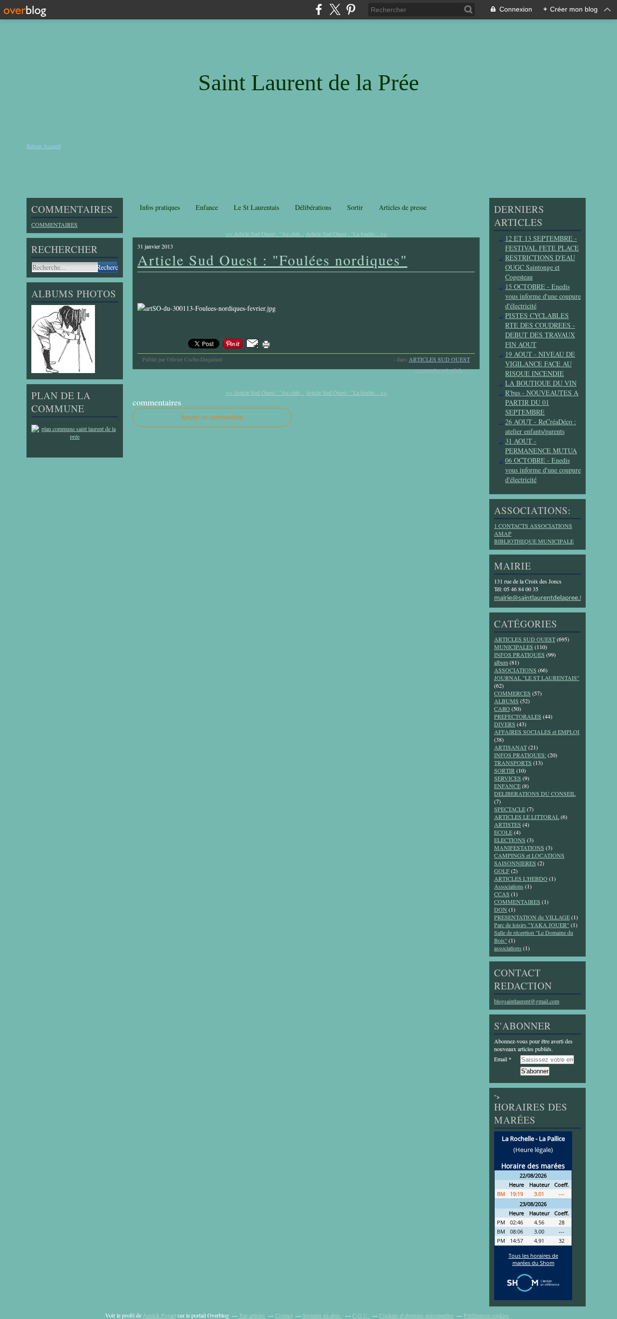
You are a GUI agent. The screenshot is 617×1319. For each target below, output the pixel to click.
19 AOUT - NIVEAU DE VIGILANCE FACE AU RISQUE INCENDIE (540, 363)
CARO (502, 708)
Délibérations (313, 207)
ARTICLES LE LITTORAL (526, 816)
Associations (508, 886)
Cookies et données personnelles (416, 1315)
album (501, 662)
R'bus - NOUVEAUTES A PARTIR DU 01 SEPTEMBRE (541, 402)
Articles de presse (403, 207)
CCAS (502, 894)
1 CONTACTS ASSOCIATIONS (533, 525)
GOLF (502, 871)
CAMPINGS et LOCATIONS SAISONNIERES (529, 859)
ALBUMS (506, 701)
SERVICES (507, 778)
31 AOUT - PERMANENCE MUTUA (541, 445)
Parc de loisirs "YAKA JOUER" (531, 925)
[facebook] (319, 9)
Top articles (252, 1315)
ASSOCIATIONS (515, 670)
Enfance (207, 207)
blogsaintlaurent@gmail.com (526, 1001)
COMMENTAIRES (54, 224)
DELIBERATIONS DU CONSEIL (535, 793)
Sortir (355, 207)
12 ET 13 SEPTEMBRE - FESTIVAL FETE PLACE (542, 243)
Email (500, 1059)
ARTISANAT (510, 747)
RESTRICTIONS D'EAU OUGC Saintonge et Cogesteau (540, 267)
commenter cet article (439, 370)
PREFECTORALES (517, 716)
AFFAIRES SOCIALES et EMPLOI (536, 732)
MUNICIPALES (513, 647)
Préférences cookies (486, 1315)
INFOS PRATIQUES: (520, 755)
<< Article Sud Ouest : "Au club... (265, 233)
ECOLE (503, 832)
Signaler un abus (322, 1315)
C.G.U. (360, 1315)
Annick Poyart (159, 1315)
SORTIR (504, 770)
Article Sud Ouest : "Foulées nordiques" (272, 259)
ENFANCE (507, 786)
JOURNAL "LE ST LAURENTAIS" (536, 677)
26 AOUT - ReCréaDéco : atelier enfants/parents (540, 426)
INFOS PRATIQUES (519, 654)
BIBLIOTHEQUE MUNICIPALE (534, 541)
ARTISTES (507, 824)
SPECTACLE (509, 809)
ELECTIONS (509, 840)
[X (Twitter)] (335, 9)
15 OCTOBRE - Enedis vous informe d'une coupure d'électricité (543, 296)
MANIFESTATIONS (519, 847)
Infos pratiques (160, 207)
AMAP (502, 533)
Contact (284, 1315)
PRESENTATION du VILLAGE (532, 917)
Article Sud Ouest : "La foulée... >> (346, 233)
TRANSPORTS (513, 762)
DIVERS (504, 724)
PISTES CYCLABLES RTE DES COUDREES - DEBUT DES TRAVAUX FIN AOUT (540, 330)
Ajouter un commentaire (212, 417)
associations (508, 948)
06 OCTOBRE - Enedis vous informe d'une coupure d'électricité (543, 470)
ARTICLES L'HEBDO (521, 878)
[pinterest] (351, 9)
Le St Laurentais (256, 207)
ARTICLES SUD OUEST (439, 359)
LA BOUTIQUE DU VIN (541, 383)
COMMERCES (512, 693)
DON (500, 909)
